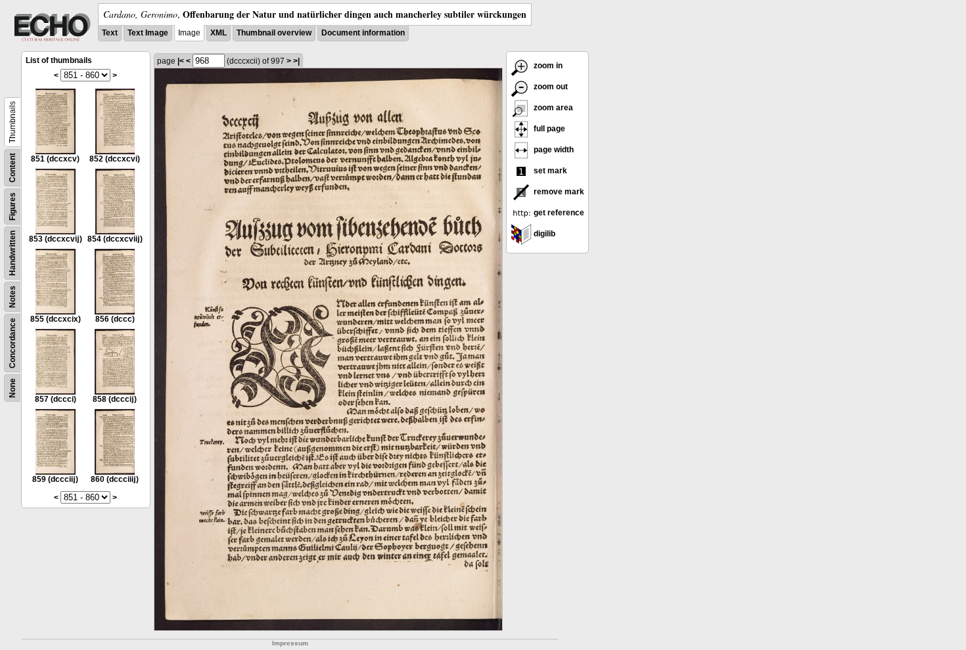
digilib (543, 233)
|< (180, 61)
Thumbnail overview (274, 32)
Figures (12, 206)
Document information (363, 32)
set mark (549, 170)
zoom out (550, 86)
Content (12, 168)
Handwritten (12, 253)
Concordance (12, 343)
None (12, 388)
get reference (558, 212)
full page (548, 128)
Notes (12, 297)
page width (553, 149)
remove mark (558, 191)
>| (296, 61)
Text (110, 32)
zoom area (552, 107)
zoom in (547, 65)
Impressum (290, 643)
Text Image (147, 32)
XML (218, 32)
